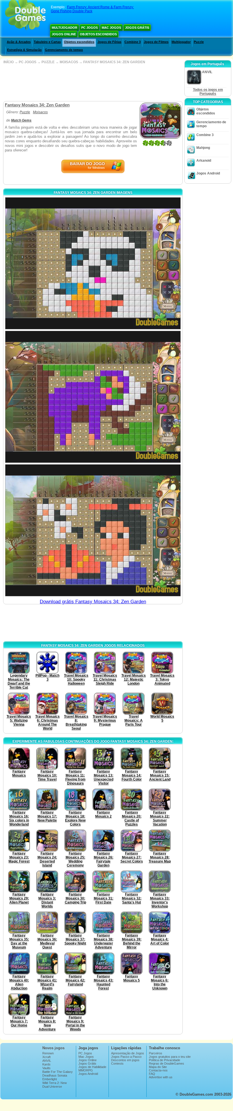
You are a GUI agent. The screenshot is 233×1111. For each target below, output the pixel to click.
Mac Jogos (111, 27)
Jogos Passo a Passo (126, 1056)
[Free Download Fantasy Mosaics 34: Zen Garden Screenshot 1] (93, 263)
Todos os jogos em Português (208, 92)
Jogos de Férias (109, 42)
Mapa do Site (158, 1067)
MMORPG (85, 1070)
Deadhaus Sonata (54, 1075)
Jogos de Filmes (156, 42)
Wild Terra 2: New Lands (54, 1084)
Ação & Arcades (19, 42)
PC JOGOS (27, 62)
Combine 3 (132, 42)
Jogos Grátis (137, 27)
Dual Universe (52, 1086)
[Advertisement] (92, 82)
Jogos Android (208, 173)
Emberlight (49, 1079)
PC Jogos (89, 27)
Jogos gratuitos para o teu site (170, 1056)
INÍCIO (8, 62)
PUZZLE (48, 62)
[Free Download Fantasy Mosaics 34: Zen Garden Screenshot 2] (93, 397)
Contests (117, 1063)
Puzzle (199, 42)
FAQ (152, 1073)
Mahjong (203, 148)
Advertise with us (160, 1077)
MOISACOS (69, 62)
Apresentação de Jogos (127, 1053)
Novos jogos (53, 1048)
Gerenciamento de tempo (64, 50)
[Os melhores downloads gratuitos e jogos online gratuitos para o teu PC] (25, 15)
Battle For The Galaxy (57, 1071)
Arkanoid (203, 161)
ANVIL (46, 1060)
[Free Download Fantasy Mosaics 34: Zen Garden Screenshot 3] (93, 530)
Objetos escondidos (98, 34)
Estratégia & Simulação (24, 50)
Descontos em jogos (125, 1060)
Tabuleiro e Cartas (47, 42)
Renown (48, 1053)
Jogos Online (64, 34)
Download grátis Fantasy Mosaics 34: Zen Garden (93, 601)
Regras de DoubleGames (166, 1063)
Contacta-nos (158, 1070)
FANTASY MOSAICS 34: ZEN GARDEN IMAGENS (93, 193)
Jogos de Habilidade (92, 1067)
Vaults (46, 1068)
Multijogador (64, 27)
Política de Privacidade (164, 1060)
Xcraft (46, 1057)
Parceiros (155, 1053)
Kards (46, 1064)
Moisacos (40, 112)
